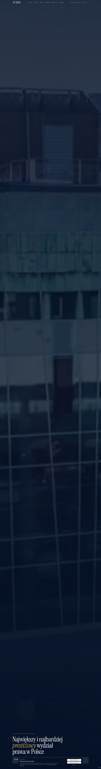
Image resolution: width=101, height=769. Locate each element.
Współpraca (54, 2)
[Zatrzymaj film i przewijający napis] (99, 767)
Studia (30, 2)
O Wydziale (61, 2)
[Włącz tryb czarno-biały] (75, 3)
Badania (41, 2)
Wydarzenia (47, 2)
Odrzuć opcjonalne (74, 762)
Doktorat (35, 2)
